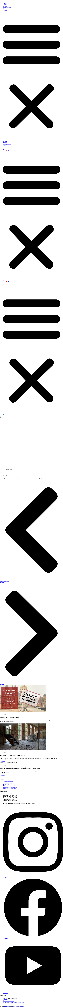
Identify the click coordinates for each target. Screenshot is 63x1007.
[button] (31, 75)
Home (4, 3)
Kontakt (5, 10)
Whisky (5, 4)
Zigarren (5, 6)
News (4, 8)
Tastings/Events (7, 7)
